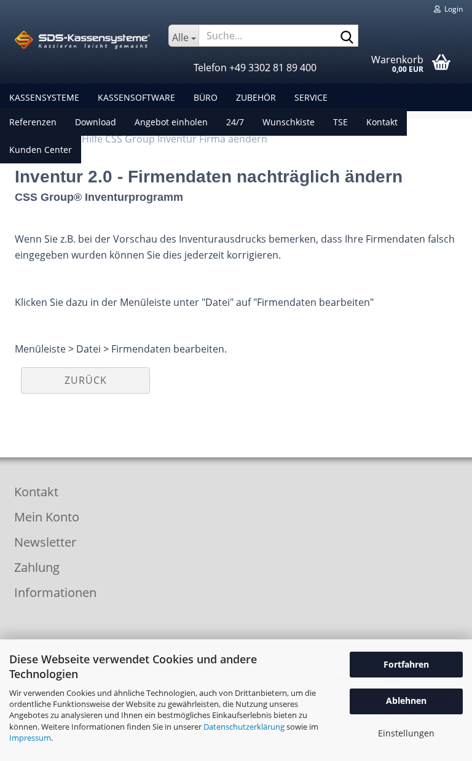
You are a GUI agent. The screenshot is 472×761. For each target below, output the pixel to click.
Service (311, 97)
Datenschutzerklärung (244, 726)
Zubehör (256, 97)
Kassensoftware (136, 97)
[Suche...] (346, 36)
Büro (206, 97)
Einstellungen (406, 733)
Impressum (30, 737)
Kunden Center (40, 149)
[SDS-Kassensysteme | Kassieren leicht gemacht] (82, 39)
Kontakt (382, 122)
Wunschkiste (288, 122)
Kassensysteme (44, 97)
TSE (340, 122)
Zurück (86, 380)
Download (95, 122)
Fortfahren (406, 664)
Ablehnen (406, 700)
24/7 (235, 122)
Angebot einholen (171, 122)
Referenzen (33, 122)
